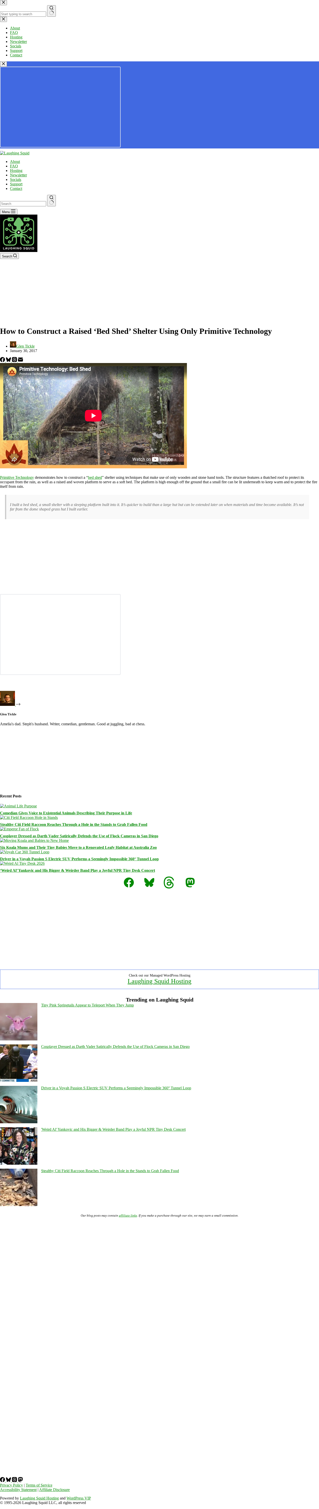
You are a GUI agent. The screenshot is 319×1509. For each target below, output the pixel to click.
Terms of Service (39, 1485)
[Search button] (51, 200)
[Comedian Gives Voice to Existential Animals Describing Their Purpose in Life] (18, 806)
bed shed (95, 477)
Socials (15, 179)
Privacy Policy (11, 1485)
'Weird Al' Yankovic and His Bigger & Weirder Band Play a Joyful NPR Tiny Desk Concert (113, 1129)
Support (16, 184)
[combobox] (23, 203)
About (15, 161)
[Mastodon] (20, 1481)
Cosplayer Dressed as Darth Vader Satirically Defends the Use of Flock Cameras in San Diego (79, 836)
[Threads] (15, 361)
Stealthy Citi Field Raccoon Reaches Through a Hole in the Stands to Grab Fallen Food (73, 824)
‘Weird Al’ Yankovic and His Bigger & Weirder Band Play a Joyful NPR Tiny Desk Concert (77, 870)
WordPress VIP (79, 1498)
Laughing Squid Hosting (159, 981)
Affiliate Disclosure (54, 1490)
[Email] (20, 361)
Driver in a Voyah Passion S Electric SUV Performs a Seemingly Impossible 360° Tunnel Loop (79, 859)
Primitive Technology (17, 477)
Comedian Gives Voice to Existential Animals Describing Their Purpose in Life (66, 813)
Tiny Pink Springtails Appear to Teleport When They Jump (87, 1005)
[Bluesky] (9, 361)
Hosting (16, 170)
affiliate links (128, 1215)
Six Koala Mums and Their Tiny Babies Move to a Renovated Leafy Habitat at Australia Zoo (78, 847)
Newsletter (18, 175)
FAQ (14, 166)
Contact (16, 188)
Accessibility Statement (18, 1490)
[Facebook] (3, 361)
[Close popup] (3, 64)
